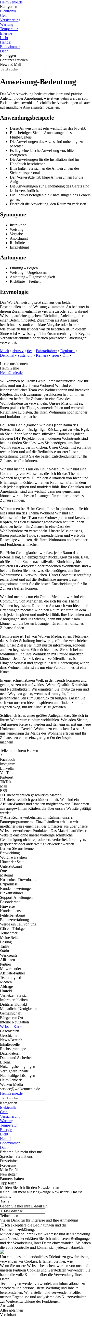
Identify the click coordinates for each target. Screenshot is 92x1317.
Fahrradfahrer (46, 351)
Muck (4, 351)
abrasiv (18, 351)
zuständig (25, 355)
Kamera (42, 355)
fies (29, 351)
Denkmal (67, 351)
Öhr (66, 355)
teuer (55, 355)
